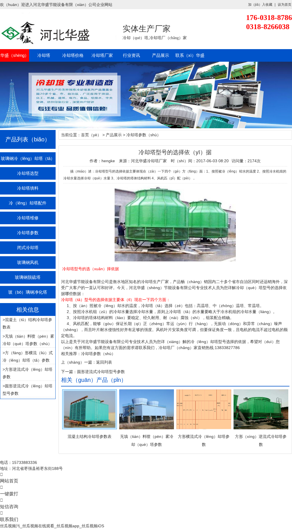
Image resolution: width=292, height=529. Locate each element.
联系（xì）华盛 (189, 55)
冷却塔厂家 (102, 55)
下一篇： (69, 371)
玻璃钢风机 (27, 262)
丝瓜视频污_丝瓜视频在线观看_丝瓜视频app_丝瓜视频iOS (52, 526)
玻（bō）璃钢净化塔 (27, 292)
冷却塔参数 (27, 232)
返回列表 (104, 362)
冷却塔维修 (27, 217)
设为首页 (284, 5)
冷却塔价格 (73, 55)
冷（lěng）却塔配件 (27, 203)
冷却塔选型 (27, 173)
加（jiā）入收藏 (260, 5)
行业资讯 (131, 55)
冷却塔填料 (27, 188)
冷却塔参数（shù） (143, 135)
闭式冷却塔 (27, 247)
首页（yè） (91, 135)
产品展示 (160, 55)
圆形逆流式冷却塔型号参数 (101, 371)
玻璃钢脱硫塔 (27, 277)
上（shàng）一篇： (78, 362)
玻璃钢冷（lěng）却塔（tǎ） (28, 158)
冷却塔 (43, 55)
